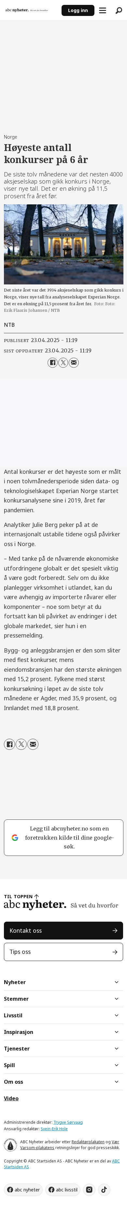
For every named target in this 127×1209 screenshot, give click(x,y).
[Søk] (119, 10)
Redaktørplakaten (88, 1142)
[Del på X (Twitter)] (63, 363)
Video (11, 1098)
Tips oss (20, 951)
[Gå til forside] (31, 10)
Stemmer (16, 998)
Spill (9, 1065)
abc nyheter (27, 1190)
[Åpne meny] (102, 10)
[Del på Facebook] (53, 363)
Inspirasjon (18, 1032)
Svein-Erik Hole (54, 1129)
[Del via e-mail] (74, 363)
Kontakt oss (25, 930)
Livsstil (13, 1015)
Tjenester (17, 1048)
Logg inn (78, 10)
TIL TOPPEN (18, 896)
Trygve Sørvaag (68, 1122)
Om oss (13, 1081)
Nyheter (15, 982)
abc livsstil (67, 1190)
